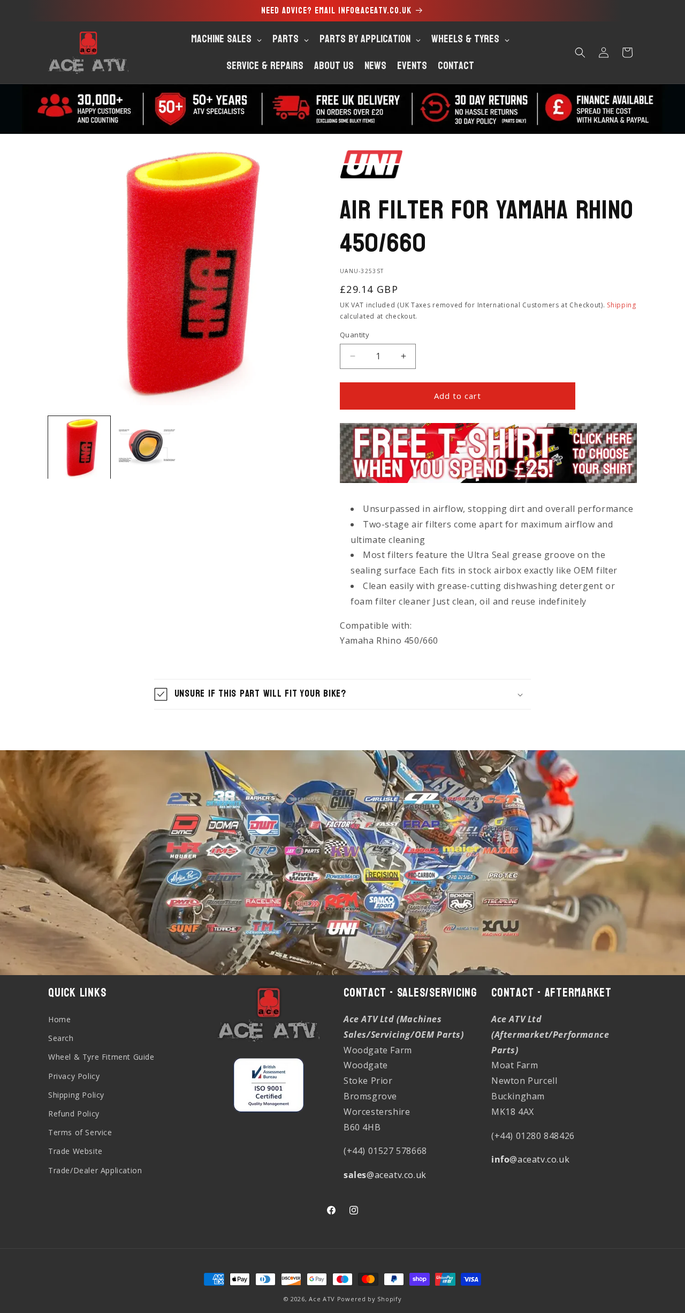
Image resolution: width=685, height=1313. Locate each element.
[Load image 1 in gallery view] (79, 447)
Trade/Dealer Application (95, 1170)
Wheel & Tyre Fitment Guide (101, 1057)
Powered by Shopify (369, 1299)
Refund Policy (74, 1113)
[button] (580, 52)
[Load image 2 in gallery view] (147, 447)
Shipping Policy (76, 1095)
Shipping (621, 305)
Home (59, 1019)
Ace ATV (322, 1299)
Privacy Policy (74, 1076)
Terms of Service (80, 1132)
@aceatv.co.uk (385, 1175)
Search (61, 1038)
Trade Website (75, 1151)
